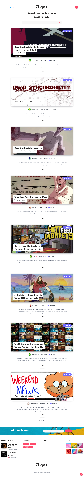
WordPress (45, 469)
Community (25, 444)
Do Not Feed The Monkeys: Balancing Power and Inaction (28, 247)
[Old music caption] (80, 445)
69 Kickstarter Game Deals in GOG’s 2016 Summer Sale (28, 296)
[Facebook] (7, 7)
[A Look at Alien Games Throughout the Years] (4, 454)
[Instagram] (13, 7)
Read (43, 71)
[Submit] (59, 23)
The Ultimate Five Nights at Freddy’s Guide (12, 446)
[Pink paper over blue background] (68, 445)
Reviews (30, 446)
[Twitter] (10, 7)
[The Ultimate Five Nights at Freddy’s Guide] (4, 445)
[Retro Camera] (74, 445)
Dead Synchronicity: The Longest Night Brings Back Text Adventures (29, 50)
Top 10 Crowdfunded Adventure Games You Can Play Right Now (29, 345)
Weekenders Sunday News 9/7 (28, 396)
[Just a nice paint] (74, 451)
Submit (68, 431)
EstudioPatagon (46, 472)
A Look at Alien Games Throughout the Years (12, 454)
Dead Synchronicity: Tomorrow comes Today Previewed (28, 149)
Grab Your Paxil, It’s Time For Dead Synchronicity (30, 198)
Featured (33, 444)
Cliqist (41, 7)
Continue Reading (67, 53)
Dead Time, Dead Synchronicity (28, 102)
